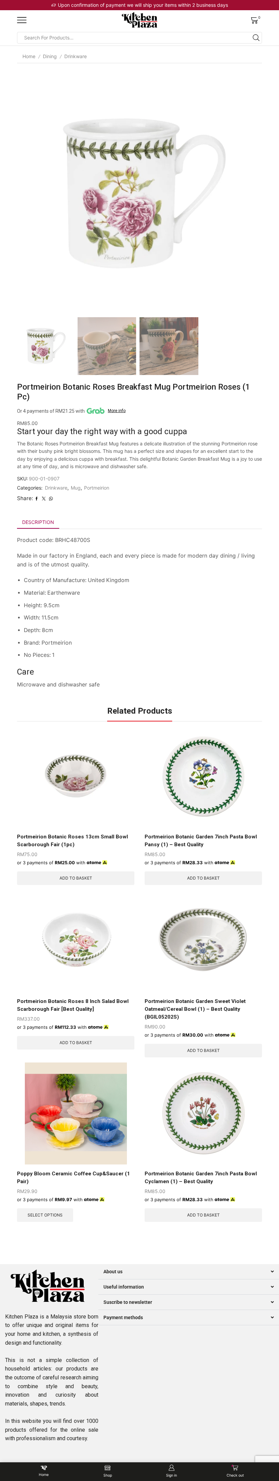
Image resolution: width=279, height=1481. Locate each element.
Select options (45, 1215)
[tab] (38, 522)
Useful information (123, 1287)
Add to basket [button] (76, 878)
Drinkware (75, 56)
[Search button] (256, 37)
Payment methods (123, 1317)
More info (117, 410)
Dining (50, 56)
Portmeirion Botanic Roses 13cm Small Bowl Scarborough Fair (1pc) (72, 841)
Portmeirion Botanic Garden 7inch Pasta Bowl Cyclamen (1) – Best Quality (201, 1178)
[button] (188, 1271)
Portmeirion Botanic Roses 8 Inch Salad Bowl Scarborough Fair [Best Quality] (73, 1005)
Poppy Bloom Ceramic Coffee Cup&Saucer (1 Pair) (73, 1178)
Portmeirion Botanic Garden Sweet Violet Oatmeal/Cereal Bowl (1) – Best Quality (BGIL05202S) (195, 1009)
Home (28, 56)
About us (112, 1271)
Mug (76, 488)
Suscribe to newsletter (127, 1302)
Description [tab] (38, 522)
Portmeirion (96, 488)
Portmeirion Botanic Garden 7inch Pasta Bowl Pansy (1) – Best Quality (201, 841)
